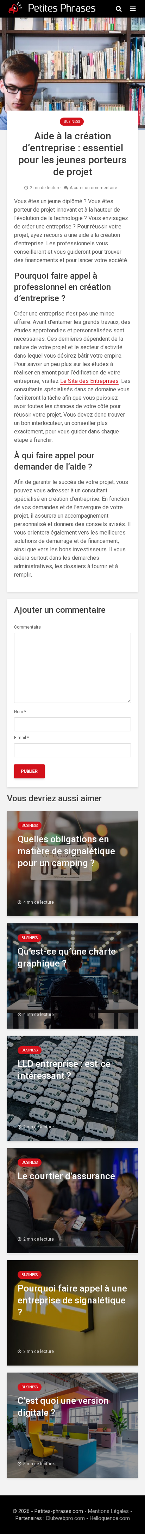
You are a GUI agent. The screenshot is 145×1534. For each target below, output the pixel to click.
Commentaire (27, 627)
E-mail (21, 738)
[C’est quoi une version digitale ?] (72, 1424)
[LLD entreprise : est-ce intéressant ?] (72, 1087)
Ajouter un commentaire (93, 187)
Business (72, 122)
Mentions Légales (108, 1511)
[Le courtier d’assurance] (72, 1200)
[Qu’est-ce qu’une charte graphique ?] (72, 975)
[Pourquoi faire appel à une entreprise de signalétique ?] (72, 1312)
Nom (20, 712)
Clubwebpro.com (65, 1518)
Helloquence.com (110, 1518)
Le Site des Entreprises (89, 381)
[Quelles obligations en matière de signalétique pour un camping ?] (72, 863)
